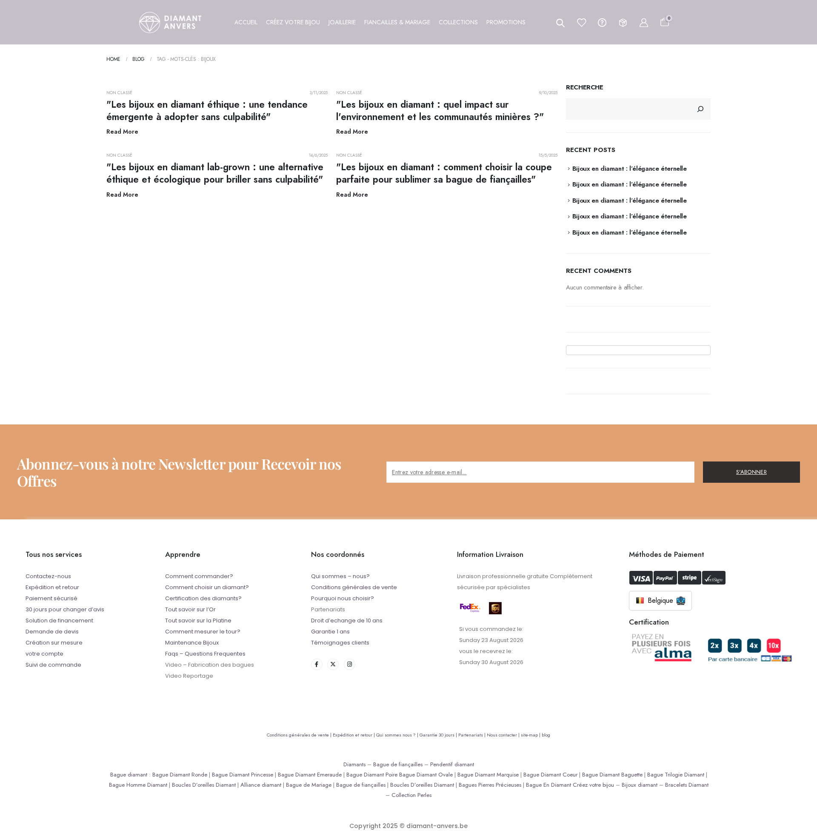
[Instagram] (349, 664)
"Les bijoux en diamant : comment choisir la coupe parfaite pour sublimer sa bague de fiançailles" (444, 173)
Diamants (354, 764)
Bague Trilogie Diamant (675, 775)
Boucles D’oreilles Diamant (204, 785)
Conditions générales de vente (354, 587)
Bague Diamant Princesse (242, 775)
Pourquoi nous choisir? (342, 598)
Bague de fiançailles (398, 764)
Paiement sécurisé (51, 598)
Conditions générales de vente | (300, 734)
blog (546, 734)
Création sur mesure (54, 643)
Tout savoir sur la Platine (198, 620)
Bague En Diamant (548, 785)
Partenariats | (472, 734)
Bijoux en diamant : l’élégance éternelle (629, 168)
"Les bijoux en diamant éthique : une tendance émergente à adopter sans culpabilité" (207, 110)
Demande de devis (52, 632)
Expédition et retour (52, 587)
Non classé (119, 92)
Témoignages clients (340, 643)
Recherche (584, 87)
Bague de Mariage (308, 785)
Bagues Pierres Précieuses (490, 785)
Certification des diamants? (203, 598)
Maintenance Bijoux (192, 643)
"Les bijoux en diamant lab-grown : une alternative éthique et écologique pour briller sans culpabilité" (214, 173)
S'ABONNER (751, 472)
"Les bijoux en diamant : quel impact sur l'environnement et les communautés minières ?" (440, 110)
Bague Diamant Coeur (550, 775)
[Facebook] (317, 664)
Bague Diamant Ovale (426, 775)
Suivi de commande (53, 665)
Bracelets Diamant (686, 785)
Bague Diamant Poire (371, 775)
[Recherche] (700, 109)
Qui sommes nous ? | (398, 734)
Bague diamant (128, 775)
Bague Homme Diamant (138, 785)
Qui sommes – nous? (340, 576)
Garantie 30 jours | (439, 734)
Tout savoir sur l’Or (190, 609)
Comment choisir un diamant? (207, 587)
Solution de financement (59, 620)
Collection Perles (411, 795)
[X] (333, 664)
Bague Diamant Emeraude (310, 775)
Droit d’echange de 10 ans (347, 620)
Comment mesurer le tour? (202, 632)
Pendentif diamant (452, 764)
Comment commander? (199, 576)
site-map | (531, 734)
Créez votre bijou (593, 785)
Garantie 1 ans (330, 632)
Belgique (660, 600)
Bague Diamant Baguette (612, 775)
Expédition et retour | (354, 734)
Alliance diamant (260, 785)
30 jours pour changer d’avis (65, 609)
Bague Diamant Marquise (488, 775)
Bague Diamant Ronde (179, 775)
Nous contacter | (504, 734)
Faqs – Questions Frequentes (205, 654)
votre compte (44, 654)
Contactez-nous (48, 576)
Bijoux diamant (639, 785)
